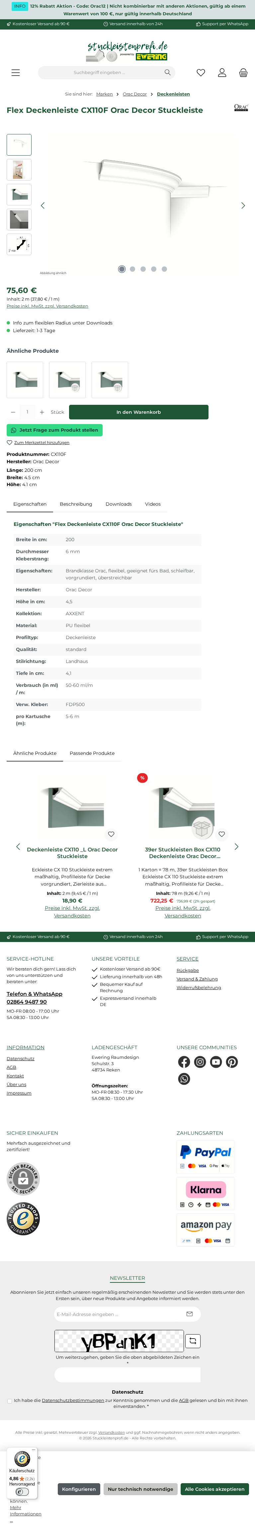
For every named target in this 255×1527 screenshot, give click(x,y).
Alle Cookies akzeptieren (215, 1489)
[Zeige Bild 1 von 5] (122, 269)
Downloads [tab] (119, 504)
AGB (11, 1067)
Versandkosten (111, 1432)
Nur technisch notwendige (140, 1489)
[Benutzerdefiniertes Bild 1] (23, 1218)
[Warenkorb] (241, 73)
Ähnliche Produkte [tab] (34, 753)
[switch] (22, 1492)
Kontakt (15, 1075)
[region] (127, 205)
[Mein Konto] (222, 73)
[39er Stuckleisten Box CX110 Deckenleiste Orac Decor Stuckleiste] (67, 380)
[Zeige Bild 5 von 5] (164, 269)
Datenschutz (21, 1058)
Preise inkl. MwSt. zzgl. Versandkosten (47, 306)
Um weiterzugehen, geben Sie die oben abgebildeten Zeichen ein (128, 1360)
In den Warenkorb (139, 412)
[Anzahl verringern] (13, 412)
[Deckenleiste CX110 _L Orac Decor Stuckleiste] (25, 380)
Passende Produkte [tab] (92, 753)
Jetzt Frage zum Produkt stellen (59, 430)
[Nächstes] (243, 205)
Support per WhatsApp (225, 24)
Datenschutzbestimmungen (73, 1400)
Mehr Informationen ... (26, 1514)
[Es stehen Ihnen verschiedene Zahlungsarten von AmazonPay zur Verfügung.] (205, 1230)
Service (188, 959)
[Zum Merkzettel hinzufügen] (111, 834)
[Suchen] (167, 72)
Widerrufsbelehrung (199, 987)
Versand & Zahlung (197, 979)
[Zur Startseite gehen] (127, 52)
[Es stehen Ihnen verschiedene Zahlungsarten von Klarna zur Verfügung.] (205, 1193)
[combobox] (99, 72)
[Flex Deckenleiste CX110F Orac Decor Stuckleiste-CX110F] (143, 205)
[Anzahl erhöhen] (42, 412)
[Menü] (16, 73)
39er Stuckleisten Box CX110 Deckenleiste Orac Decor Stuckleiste (182, 853)
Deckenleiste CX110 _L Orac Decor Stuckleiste (72, 852)
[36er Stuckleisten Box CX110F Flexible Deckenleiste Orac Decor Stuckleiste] (110, 380)
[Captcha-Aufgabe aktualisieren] (193, 1341)
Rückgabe (188, 970)
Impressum (19, 1093)
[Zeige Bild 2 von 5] (132, 269)
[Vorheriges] (43, 205)
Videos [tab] (153, 504)
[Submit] (189, 1314)
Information (25, 1047)
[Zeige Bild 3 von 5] (143, 269)
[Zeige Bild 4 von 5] (153, 269)
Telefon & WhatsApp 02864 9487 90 (34, 997)
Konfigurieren (79, 1489)
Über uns (16, 1084)
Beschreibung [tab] (76, 504)
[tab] (30, 504)
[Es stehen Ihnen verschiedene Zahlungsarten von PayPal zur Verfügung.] (205, 1157)
